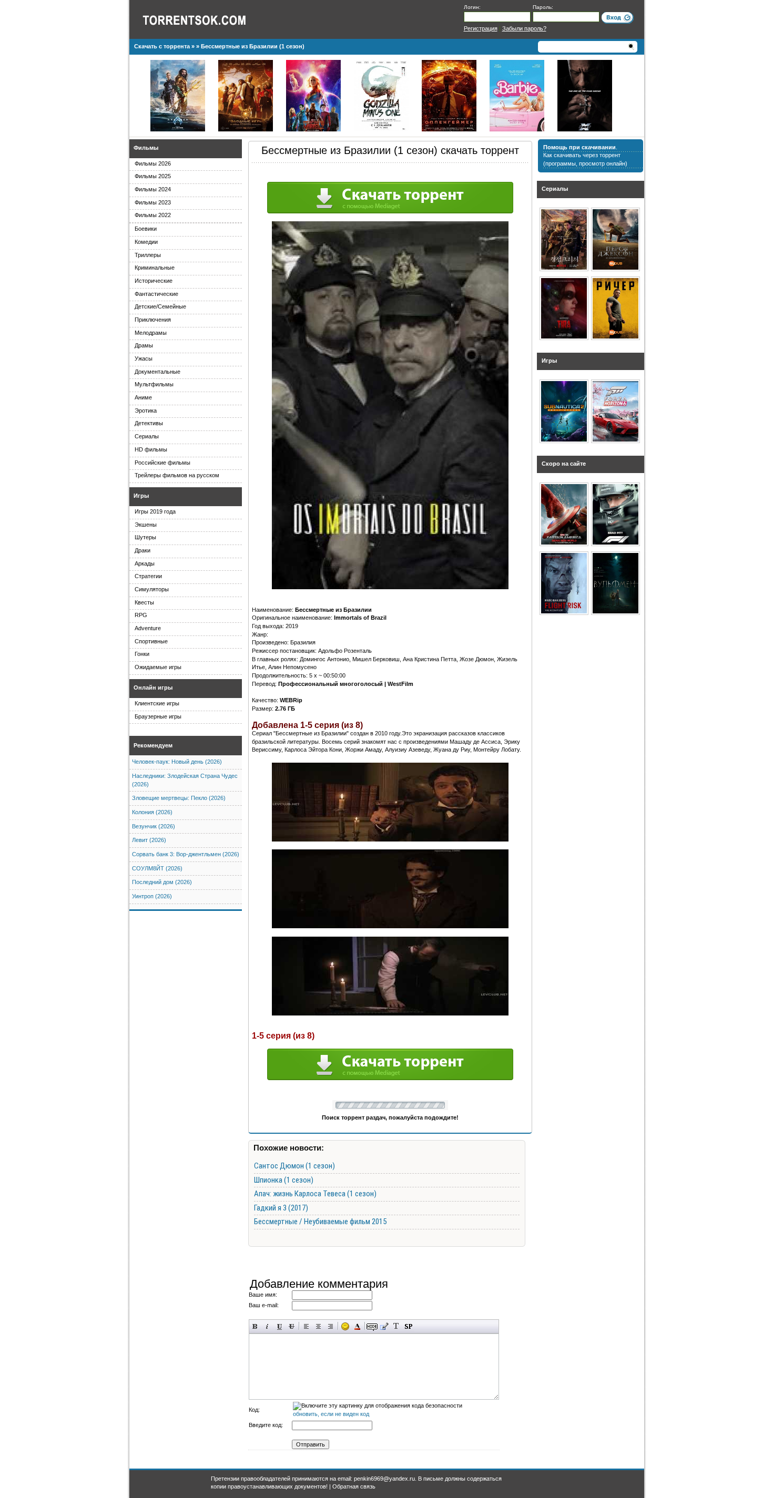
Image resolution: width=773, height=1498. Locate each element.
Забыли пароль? (524, 28)
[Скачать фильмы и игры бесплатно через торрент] (205, 19)
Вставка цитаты (384, 1326)
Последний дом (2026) (162, 882)
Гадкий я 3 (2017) (281, 1208)
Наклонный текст (267, 1326)
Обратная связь (353, 1486)
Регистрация (480, 28)
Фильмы (146, 148)
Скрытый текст (372, 1326)
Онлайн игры (153, 687)
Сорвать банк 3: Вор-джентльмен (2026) (185, 854)
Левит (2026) (149, 840)
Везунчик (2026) (153, 826)
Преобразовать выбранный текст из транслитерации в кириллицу (396, 1326)
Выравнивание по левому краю (306, 1326)
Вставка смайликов (345, 1326)
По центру (318, 1326)
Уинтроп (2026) (152, 896)
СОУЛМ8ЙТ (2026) (157, 868)
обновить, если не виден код (331, 1414)
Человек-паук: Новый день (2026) (177, 761)
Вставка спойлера (408, 1326)
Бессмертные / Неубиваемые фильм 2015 (320, 1221)
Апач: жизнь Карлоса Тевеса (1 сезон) (315, 1193)
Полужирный (255, 1326)
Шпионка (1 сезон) (283, 1180)
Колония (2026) (152, 812)
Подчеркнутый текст (279, 1326)
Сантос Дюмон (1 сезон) (294, 1166)
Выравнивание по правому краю (330, 1326)
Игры (141, 496)
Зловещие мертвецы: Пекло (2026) (179, 798)
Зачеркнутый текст (292, 1326)
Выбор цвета (357, 1326)
